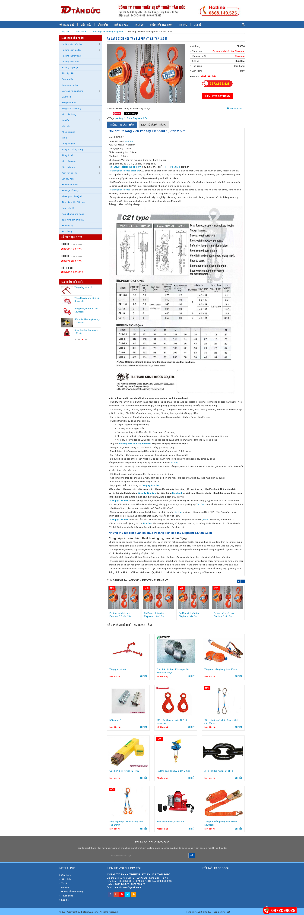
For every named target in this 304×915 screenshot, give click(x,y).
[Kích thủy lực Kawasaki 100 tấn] (67, 332)
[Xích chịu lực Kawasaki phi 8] (223, 752)
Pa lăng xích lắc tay (71, 50)
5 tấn (129, 118)
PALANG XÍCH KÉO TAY (125, 167)
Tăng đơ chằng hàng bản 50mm (220, 669)
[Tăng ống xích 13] (67, 290)
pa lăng (119, 118)
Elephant (240, 56)
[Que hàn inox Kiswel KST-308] (128, 752)
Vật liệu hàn (68, 178)
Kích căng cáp (69, 161)
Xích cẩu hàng (69, 114)
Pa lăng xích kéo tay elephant (125, 170)
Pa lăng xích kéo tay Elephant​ (135, 443)
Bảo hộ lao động (70, 184)
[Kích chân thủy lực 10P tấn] (176, 802)
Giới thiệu (86, 24)
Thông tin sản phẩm (122, 124)
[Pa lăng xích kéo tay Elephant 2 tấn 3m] (193, 597)
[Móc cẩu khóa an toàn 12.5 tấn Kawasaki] (176, 701)
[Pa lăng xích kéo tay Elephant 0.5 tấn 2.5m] (123, 597)
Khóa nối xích (68, 132)
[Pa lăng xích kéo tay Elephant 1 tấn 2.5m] (158, 597)
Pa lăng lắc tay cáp (71, 55)
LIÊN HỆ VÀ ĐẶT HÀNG (217, 96)
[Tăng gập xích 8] (128, 650)
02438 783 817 (73, 272)
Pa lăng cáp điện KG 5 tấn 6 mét (173, 771)
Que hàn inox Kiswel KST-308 (124, 771)
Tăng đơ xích (68, 155)
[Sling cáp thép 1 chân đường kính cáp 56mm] (223, 701)
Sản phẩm (103, 24)
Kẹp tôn (66, 120)
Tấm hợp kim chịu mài (73, 219)
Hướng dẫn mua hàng (161, 24)
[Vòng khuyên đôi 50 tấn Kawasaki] (67, 311)
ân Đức (201, 504)
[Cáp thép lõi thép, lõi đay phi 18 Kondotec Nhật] (176, 650)
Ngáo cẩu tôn (68, 208)
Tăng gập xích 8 (117, 669)
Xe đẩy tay (67, 231)
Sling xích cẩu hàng (71, 108)
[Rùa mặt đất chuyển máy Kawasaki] (67, 322)
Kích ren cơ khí (69, 173)
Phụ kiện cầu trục (70, 190)
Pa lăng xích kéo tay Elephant (108, 31)
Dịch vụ (140, 24)
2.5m (145, 118)
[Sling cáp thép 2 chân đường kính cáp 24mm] (128, 802)
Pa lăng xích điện (70, 61)
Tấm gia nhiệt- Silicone (73, 202)
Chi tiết (143, 676)
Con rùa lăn (67, 79)
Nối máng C (115, 720)
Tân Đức (177, 512)
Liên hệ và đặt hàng (154, 124)
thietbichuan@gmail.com (127, 887)
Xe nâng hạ (67, 225)
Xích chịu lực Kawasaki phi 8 (218, 771)
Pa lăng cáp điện (70, 67)
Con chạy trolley (70, 85)
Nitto (205, 519)
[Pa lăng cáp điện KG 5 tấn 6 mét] (176, 752)
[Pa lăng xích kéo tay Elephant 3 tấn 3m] (227, 597)
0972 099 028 (72, 261)
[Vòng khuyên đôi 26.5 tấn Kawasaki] (67, 300)
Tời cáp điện (68, 73)
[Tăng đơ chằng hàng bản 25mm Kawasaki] (223, 802)
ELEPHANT (172, 167)
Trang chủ (68, 24)
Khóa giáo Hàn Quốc (72, 196)
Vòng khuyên (68, 143)
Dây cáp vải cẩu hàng (72, 91)
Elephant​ (177, 493)
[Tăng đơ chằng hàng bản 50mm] (223, 650)
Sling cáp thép (69, 102)
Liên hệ (197, 24)
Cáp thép (66, 96)
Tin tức (183, 24)
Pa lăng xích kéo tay (120, 189)
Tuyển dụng (67, 895)
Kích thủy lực (68, 167)
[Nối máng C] (128, 701)
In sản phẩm (235, 108)
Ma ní (64, 137)
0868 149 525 (72, 249)
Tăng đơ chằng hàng (72, 149)
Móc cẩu (66, 126)
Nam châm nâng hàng (73, 214)
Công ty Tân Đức (151, 485)
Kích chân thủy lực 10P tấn (170, 821)
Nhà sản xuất (121, 24)
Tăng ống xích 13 (83, 287)
